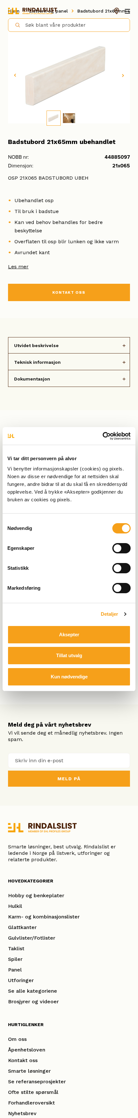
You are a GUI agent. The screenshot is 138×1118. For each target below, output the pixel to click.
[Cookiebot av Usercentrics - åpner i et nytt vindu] (102, 436)
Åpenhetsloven (26, 1050)
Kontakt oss (23, 1060)
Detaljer (109, 614)
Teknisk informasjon (37, 362)
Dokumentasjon (32, 378)
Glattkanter (22, 927)
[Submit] (15, 25)
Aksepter (69, 634)
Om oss (17, 1039)
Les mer (18, 267)
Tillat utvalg (69, 655)
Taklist (16, 948)
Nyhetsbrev (22, 1113)
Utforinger (21, 980)
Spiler (15, 959)
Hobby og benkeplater (36, 895)
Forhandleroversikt (31, 1103)
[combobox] (69, 25)
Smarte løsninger (29, 1071)
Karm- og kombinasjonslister (44, 917)
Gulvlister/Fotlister (31, 938)
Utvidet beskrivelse (36, 345)
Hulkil (15, 906)
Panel (15, 970)
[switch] (121, 548)
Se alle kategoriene (32, 991)
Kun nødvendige (69, 676)
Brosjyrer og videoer (33, 1001)
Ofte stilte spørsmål (33, 1092)
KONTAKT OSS (68, 292)
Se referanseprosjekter (37, 1081)
